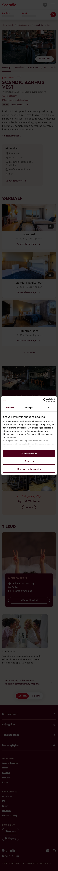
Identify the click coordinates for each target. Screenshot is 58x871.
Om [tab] (47, 407)
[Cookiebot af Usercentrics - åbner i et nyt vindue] (43, 400)
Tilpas (27, 461)
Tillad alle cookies (29, 453)
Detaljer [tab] (29, 407)
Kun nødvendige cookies (29, 469)
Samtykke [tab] (10, 407)
